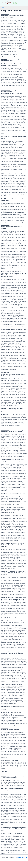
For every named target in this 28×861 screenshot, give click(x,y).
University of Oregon (22, 857)
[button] (26, 7)
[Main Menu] (3, 7)
